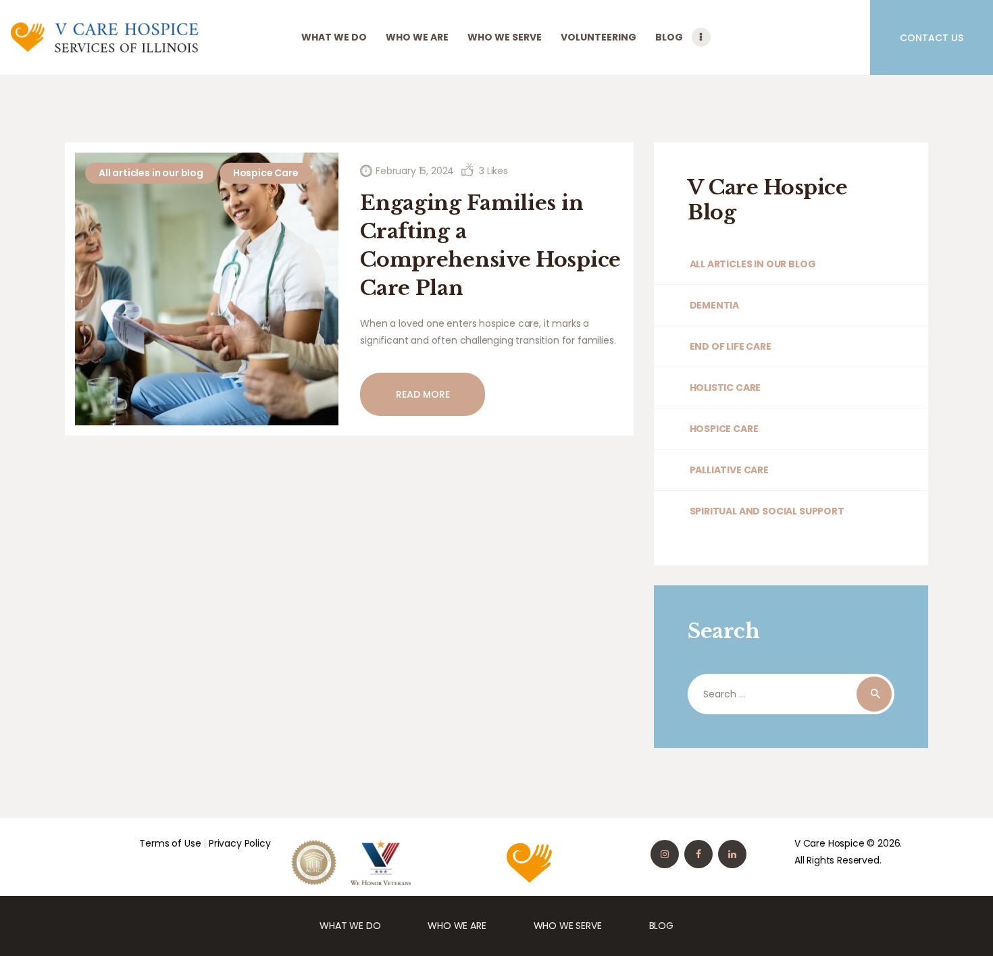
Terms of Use (170, 843)
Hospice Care (266, 173)
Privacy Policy (240, 843)
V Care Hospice (829, 843)
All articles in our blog (151, 173)
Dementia (714, 305)
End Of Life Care (730, 346)
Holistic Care (725, 387)
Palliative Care (729, 470)
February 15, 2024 (415, 171)
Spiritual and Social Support (767, 511)
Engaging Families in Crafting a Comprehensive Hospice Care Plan (490, 245)
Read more (423, 394)
